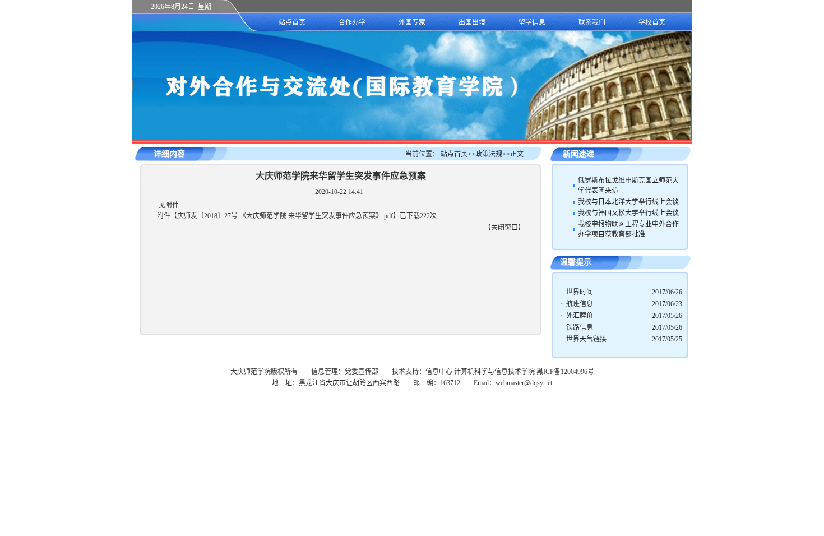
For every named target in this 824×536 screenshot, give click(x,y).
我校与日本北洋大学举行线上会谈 (628, 202)
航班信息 (579, 304)
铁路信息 (579, 327)
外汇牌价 (579, 316)
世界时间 (579, 292)
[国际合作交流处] (412, 140)
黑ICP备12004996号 (565, 372)
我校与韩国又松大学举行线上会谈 (628, 213)
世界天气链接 (586, 339)
